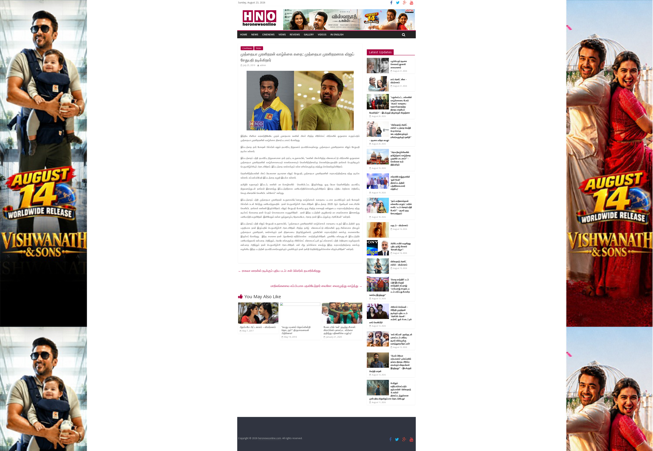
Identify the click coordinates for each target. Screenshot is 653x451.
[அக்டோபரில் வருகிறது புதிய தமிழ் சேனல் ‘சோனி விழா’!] (378, 242)
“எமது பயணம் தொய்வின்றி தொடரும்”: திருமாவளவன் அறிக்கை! (296, 330)
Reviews (295, 34)
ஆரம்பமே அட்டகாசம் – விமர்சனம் (258, 327)
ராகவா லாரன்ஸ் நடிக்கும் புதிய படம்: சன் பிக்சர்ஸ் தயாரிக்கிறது (279, 271)
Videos (322, 34)
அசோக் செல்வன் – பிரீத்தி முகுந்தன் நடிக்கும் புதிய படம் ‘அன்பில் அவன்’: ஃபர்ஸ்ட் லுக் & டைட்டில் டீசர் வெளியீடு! (390, 314)
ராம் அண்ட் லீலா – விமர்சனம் (399, 81)
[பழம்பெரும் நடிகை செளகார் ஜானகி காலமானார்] (378, 59)
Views (282, 34)
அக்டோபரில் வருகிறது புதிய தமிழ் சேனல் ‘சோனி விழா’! (401, 246)
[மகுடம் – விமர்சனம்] (378, 224)
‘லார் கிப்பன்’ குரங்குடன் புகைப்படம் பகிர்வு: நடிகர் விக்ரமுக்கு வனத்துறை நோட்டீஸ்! (401, 339)
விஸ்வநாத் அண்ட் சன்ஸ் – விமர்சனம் (399, 263)
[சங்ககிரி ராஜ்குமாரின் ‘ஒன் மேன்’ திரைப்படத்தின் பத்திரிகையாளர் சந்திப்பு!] (378, 175)
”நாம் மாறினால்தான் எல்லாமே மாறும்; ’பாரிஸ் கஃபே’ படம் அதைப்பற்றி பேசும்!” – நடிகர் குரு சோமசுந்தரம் (401, 207)
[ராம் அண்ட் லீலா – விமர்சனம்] (378, 77)
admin (263, 65)
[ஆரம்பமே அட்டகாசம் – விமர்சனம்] (258, 304)
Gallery (309, 34)
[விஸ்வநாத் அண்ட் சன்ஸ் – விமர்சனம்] (378, 260)
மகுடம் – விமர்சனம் (399, 225)
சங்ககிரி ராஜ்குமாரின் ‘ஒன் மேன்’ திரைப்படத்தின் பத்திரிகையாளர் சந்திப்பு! (400, 183)
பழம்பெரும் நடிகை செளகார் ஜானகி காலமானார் (399, 64)
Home (243, 34)
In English (337, 34)
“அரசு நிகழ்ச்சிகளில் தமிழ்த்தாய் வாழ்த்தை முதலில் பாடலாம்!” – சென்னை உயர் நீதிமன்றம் (401, 158)
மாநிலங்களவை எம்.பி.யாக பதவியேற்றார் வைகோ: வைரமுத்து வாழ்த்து (316, 286)
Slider (258, 48)
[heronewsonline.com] (259, 11)
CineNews (268, 34)
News (254, 34)
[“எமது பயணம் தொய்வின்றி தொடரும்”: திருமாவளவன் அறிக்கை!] (300, 304)
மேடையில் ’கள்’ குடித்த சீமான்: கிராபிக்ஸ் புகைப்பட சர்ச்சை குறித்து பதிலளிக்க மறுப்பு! (340, 330)
